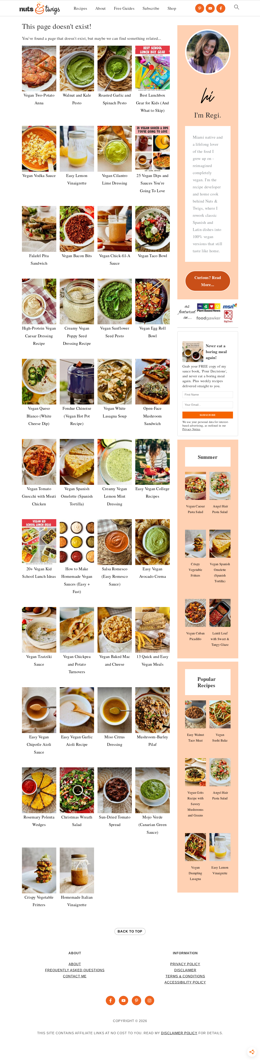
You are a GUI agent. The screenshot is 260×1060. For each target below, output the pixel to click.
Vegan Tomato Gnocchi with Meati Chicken (39, 496)
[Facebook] (220, 8)
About (100, 8)
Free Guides (124, 8)
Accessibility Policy (185, 982)
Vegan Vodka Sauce (39, 175)
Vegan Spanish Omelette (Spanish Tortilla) (77, 496)
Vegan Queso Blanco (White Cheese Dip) (39, 415)
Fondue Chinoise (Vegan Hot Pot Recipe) (77, 415)
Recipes (80, 8)
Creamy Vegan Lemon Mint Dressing (114, 496)
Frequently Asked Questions (75, 970)
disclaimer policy (179, 1033)
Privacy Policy (185, 964)
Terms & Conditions (185, 976)
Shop (172, 8)
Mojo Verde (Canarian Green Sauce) (153, 824)
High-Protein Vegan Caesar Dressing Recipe (39, 335)
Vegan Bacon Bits (77, 255)
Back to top (130, 931)
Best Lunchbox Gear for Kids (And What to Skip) (152, 102)
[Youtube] (210, 8)
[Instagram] (149, 1000)
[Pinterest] (199, 8)
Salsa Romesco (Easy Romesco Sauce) (115, 576)
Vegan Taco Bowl (152, 255)
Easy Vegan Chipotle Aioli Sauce (39, 744)
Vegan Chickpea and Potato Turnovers (77, 664)
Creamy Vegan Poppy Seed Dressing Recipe (77, 335)
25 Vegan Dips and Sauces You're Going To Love (152, 183)
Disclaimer (185, 970)
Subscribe (151, 8)
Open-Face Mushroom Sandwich (152, 415)
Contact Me (75, 976)
